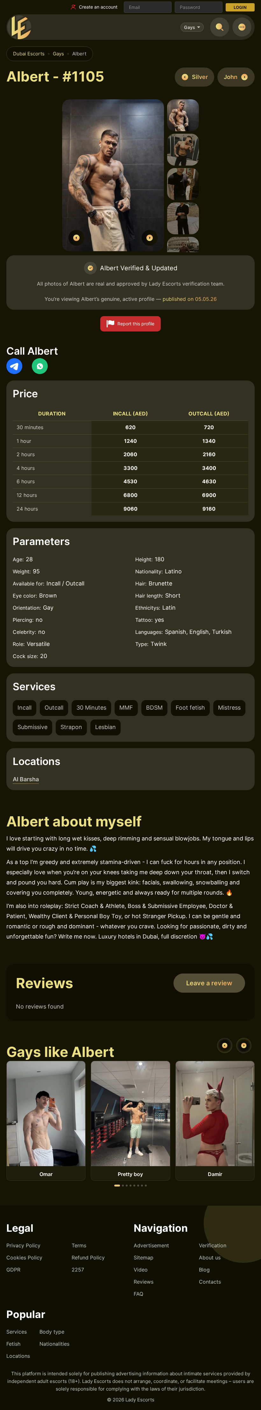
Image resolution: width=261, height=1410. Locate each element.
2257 (78, 1269)
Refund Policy (88, 1257)
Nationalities (54, 1344)
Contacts (210, 1282)
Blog (204, 1269)
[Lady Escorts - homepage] (19, 27)
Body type (51, 1332)
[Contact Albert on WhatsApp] (40, 366)
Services (16, 1332)
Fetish (13, 1344)
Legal (19, 1228)
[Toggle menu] (241, 27)
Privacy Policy (23, 1245)
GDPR (13, 1269)
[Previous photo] (76, 238)
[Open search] (219, 27)
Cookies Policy (24, 1257)
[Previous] (224, 1045)
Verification (212, 1245)
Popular (25, 1314)
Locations (18, 1356)
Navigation (161, 1228)
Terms (79, 1245)
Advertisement (151, 1245)
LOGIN (240, 7)
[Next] (243, 1045)
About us (210, 1257)
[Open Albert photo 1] (113, 176)
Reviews (143, 1282)
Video (141, 1269)
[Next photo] (150, 238)
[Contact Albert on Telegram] (14, 366)
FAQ (138, 1294)
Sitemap (143, 1257)
